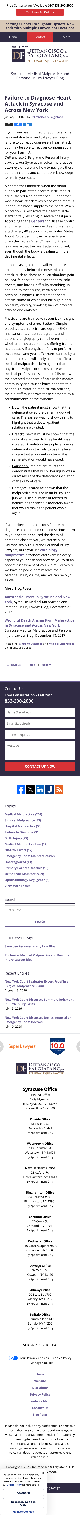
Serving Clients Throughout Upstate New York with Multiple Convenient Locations (40, 26)
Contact (39, 37)
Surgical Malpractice (23, 820)
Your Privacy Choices (34, 1358)
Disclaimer (40, 1388)
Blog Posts (40, 1414)
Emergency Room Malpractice (30, 856)
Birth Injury (16, 838)
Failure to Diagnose (30, 643)
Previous (14, 664)
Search (40, 921)
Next (46, 664)
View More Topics (17, 886)
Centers (37, 221)
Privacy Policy (40, 1394)
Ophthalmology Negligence (27, 880)
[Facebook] (21, 789)
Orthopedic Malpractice (24, 874)
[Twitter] (30, 789)
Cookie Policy (62, 1358)
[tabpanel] (22, 1046)
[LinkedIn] (40, 789)
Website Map (40, 1401)
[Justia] (49, 789)
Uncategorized (18, 862)
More (66, 37)
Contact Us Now (40, 766)
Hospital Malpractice (23, 826)
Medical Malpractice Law (26, 844)
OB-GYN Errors (18, 850)
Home (13, 37)
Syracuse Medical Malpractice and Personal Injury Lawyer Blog (40, 54)
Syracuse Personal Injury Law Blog (30, 946)
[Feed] (59, 789)
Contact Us (40, 1408)
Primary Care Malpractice (26, 868)
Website (40, 1381)
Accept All (23, 1492)
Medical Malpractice (61, 643)
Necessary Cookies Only (23, 1503)
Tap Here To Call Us (40, 12)
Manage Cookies (41, 1363)
